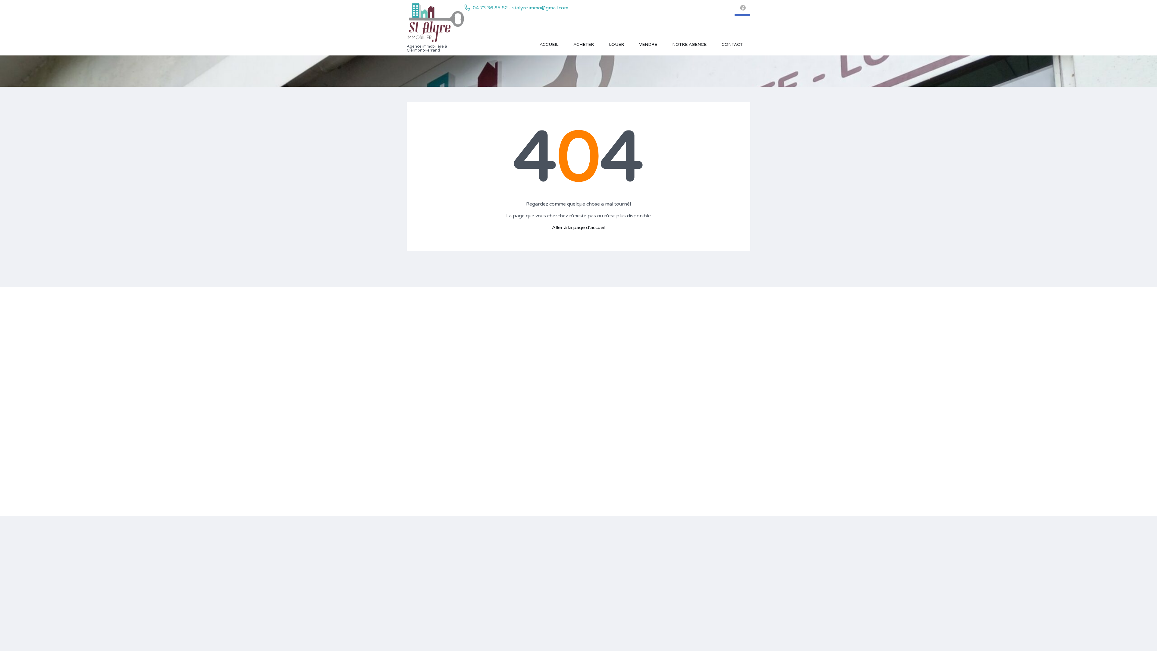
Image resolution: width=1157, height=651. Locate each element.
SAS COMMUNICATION (457, 362)
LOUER (616, 44)
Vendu (633, 331)
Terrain (568, 322)
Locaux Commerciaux (583, 384)
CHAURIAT (506, 382)
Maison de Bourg (578, 367)
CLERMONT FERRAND (518, 348)
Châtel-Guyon (508, 430)
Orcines (502, 339)
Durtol (501, 488)
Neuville (502, 471)
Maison (568, 375)
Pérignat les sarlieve (515, 356)
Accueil (549, 44)
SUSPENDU (639, 356)
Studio (572, 339)
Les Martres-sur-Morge (518, 454)
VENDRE (648, 44)
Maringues (505, 331)
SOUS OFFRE (641, 348)
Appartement (579, 357)
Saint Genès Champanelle (520, 439)
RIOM (501, 390)
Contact (732, 44)
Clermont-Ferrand (513, 322)
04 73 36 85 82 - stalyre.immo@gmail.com (520, 8)
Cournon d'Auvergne (515, 480)
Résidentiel (572, 331)
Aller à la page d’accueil (578, 228)
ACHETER (583, 44)
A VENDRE (638, 322)
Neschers (504, 463)
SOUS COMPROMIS (648, 339)
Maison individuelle (584, 348)
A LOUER (636, 364)
